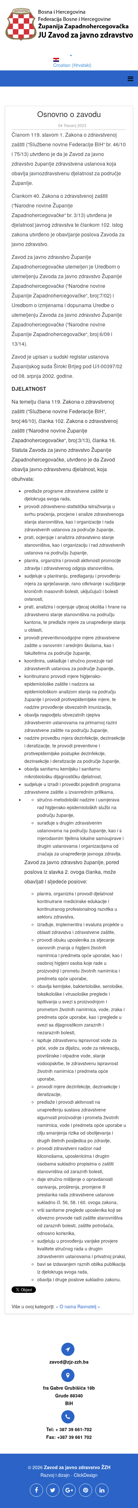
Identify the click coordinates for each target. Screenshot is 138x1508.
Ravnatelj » (88, 1306)
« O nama (66, 1306)
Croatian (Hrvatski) (72, 65)
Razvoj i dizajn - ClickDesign (69, 1475)
